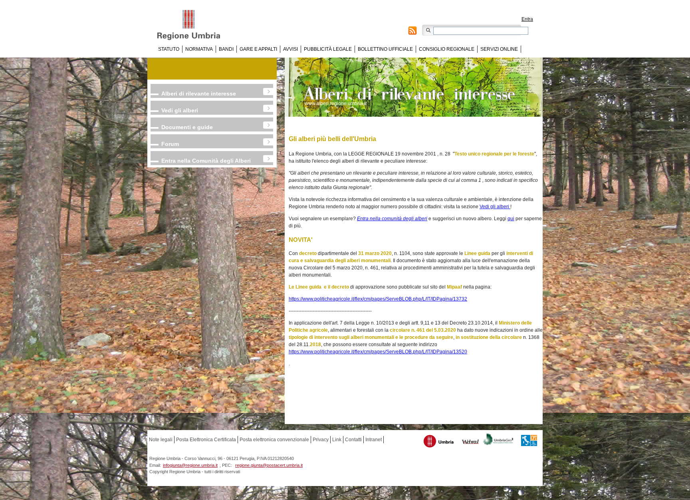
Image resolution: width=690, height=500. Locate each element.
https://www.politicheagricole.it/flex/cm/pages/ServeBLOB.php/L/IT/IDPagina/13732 (378, 299)
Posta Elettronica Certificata (206, 439)
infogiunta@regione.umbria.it (190, 465)
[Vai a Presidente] (194, 25)
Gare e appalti (258, 49)
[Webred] (470, 442)
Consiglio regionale (446, 49)
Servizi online (499, 49)
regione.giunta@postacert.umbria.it (269, 465)
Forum (170, 144)
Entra (527, 19)
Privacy (321, 439)
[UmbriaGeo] (498, 440)
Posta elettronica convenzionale (274, 439)
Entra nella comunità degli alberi (392, 218)
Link (336, 439)
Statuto (168, 49)
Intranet (373, 439)
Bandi (226, 49)
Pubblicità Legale (328, 49)
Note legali (160, 439)
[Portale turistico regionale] (439, 442)
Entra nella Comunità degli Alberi (206, 160)
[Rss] (412, 31)
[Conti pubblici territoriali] (529, 441)
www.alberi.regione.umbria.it (336, 103)
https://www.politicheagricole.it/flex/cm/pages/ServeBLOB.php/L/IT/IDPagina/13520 (378, 352)
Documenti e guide (187, 127)
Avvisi (290, 49)
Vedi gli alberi (179, 110)
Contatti (353, 439)
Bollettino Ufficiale (385, 49)
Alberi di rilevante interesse (198, 93)
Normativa (199, 49)
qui (511, 218)
